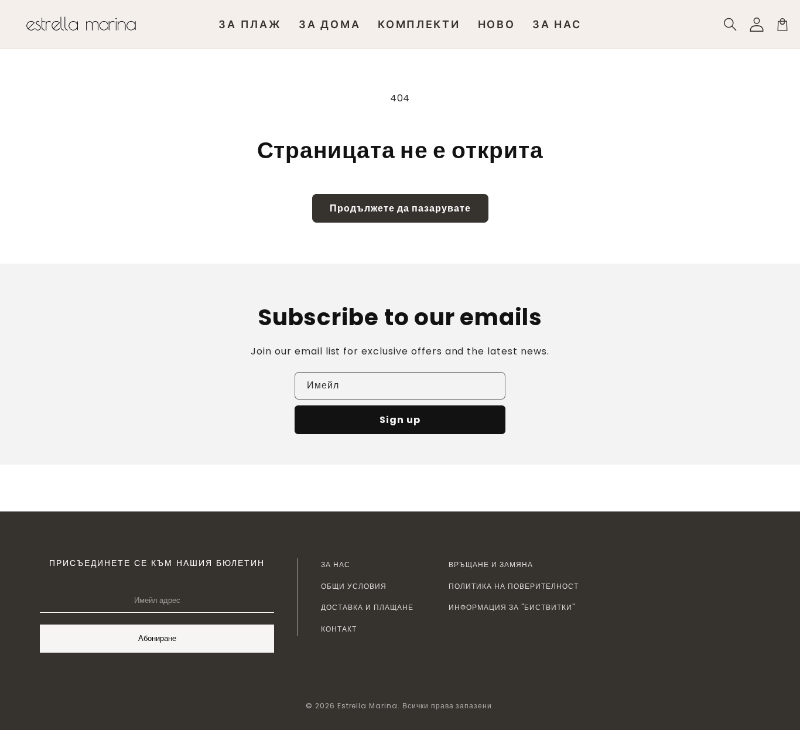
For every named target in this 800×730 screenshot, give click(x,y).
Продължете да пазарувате (400, 208)
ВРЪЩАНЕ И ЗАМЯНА (491, 564)
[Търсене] (731, 24)
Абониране (157, 638)
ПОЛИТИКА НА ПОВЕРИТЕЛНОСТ (514, 586)
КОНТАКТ (339, 629)
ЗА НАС (335, 564)
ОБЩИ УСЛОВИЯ (354, 586)
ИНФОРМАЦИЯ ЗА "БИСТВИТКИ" (512, 607)
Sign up (400, 420)
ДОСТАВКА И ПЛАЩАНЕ (367, 607)
